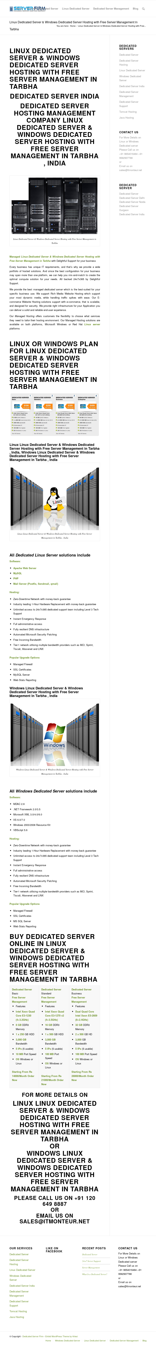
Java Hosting (126, 117)
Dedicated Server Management (128, 94)
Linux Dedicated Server (132, 70)
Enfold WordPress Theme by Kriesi (61, 1336)
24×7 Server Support (91, 1261)
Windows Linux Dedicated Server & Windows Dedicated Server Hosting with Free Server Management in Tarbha (55, 1170)
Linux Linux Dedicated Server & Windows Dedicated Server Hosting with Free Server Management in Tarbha (55, 1120)
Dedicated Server (128, 54)
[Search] (143, 8)
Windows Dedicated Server (130, 78)
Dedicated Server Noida (132, 202)
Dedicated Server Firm (32, 1336)
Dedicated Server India (131, 86)
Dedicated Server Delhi (132, 198)
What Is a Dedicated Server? (94, 1274)
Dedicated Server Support (128, 104)
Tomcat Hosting (128, 111)
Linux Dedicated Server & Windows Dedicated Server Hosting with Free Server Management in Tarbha (53, 68)
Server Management (91, 1267)
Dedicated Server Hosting (128, 62)
